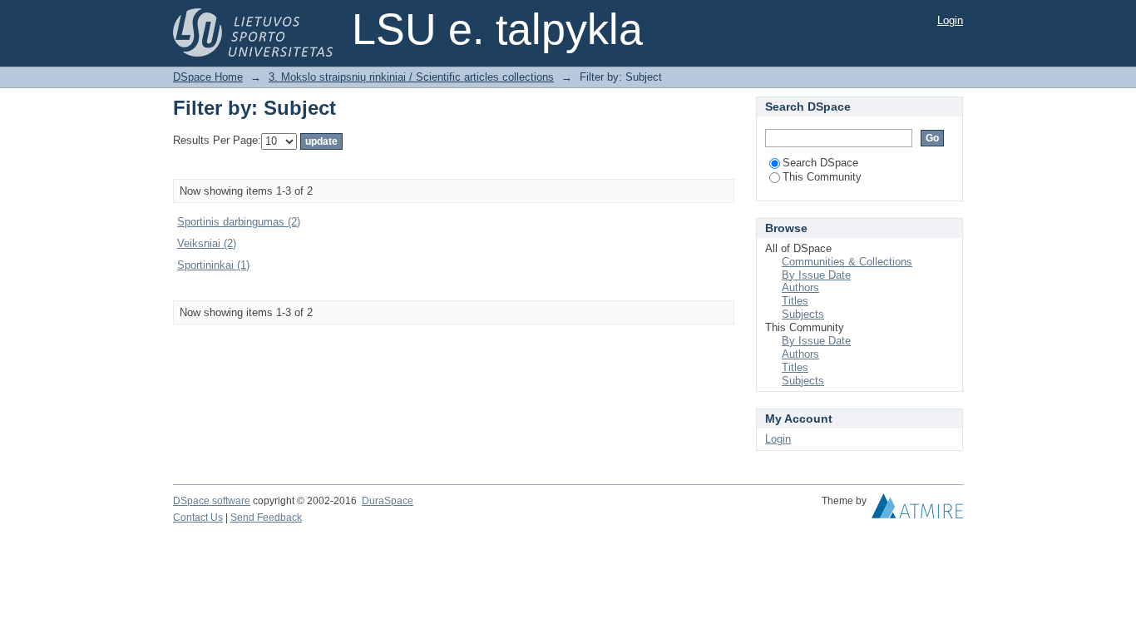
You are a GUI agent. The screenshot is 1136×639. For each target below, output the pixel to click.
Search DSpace (820, 162)
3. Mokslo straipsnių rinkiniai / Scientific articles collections (411, 77)
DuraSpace (387, 501)
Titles (795, 301)
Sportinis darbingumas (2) (238, 221)
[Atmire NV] (917, 510)
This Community (822, 177)
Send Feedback (266, 517)
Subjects (803, 314)
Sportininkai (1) (213, 265)
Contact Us (198, 517)
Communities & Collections (847, 261)
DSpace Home (208, 77)
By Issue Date (816, 275)
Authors (800, 287)
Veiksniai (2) (206, 243)
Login (950, 20)
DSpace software (211, 501)
